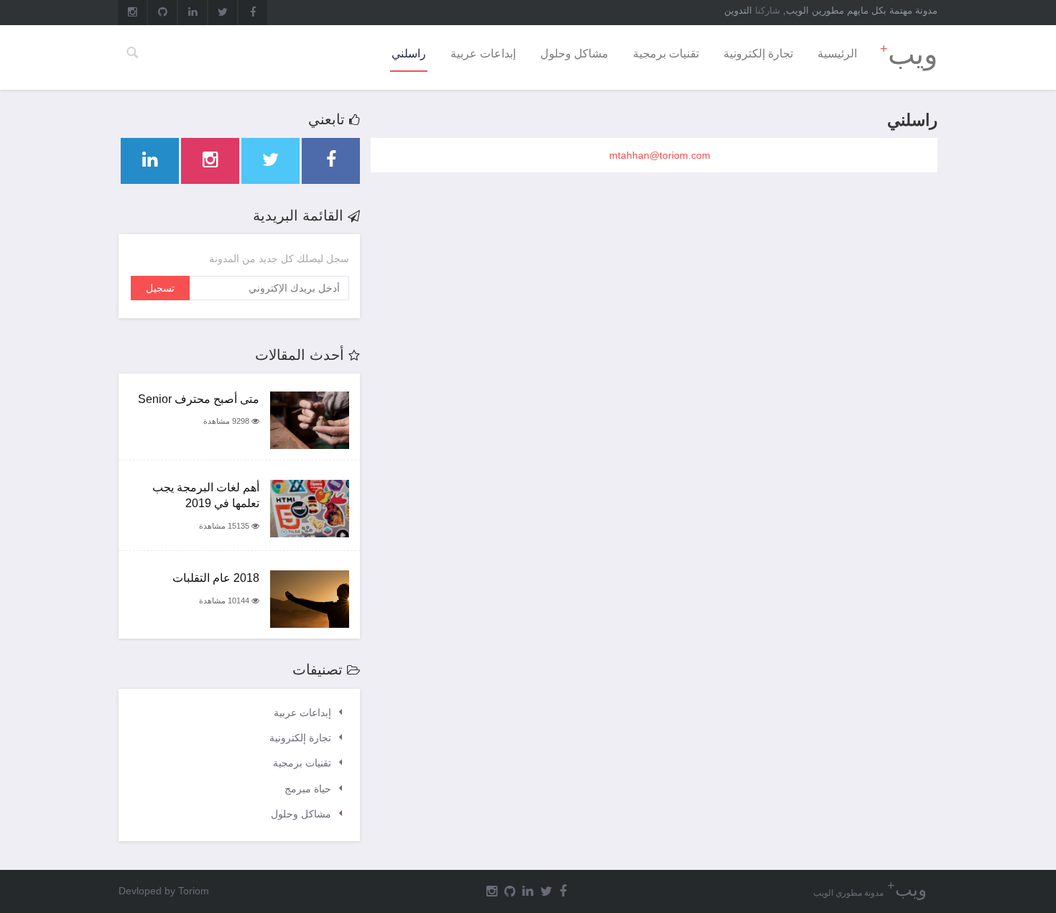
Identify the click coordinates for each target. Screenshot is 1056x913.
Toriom (193, 890)
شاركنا (767, 10)
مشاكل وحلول (574, 53)
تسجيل (160, 288)
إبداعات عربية (483, 53)
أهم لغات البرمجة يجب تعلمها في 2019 (205, 495)
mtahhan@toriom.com (659, 155)
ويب (908, 54)
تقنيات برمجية (666, 53)
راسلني (409, 53)
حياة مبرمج (307, 788)
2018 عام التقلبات (215, 578)
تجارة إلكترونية (758, 53)
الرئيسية (837, 53)
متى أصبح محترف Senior (198, 399)
